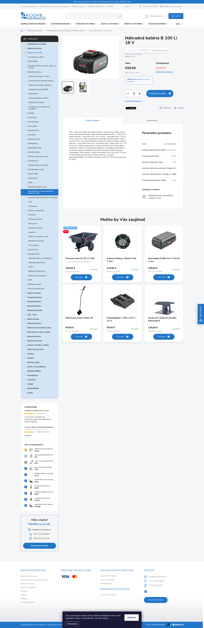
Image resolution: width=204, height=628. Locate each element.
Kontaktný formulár (39, 545)
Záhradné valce (34, 152)
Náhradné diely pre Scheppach (40, 258)
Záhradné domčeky (35, 228)
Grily (30, 202)
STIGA (30, 267)
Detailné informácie (133, 101)
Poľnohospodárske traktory (38, 98)
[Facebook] (145, 591)
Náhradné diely (33, 254)
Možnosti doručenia (164, 72)
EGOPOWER (32, 61)
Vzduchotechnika (34, 301)
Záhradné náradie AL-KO (37, 187)
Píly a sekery (32, 126)
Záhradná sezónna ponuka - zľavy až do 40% (41, 67)
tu (107, 618)
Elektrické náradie (34, 48)
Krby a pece (32, 223)
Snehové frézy (33, 122)
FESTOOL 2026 (33, 362)
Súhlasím (131, 617)
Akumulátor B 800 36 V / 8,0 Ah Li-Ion (164, 260)
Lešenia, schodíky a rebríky (38, 345)
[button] (81, 269)
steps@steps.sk (106, 583)
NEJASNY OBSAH (34, 371)
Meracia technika (34, 306)
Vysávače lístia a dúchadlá (38, 165)
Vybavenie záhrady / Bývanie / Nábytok (42, 197)
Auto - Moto (32, 315)
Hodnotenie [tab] (152, 120)
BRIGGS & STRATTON (36, 271)
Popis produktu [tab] (93, 120)
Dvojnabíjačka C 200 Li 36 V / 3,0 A (121, 319)
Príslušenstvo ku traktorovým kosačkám (39, 108)
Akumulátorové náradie (36, 44)
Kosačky (31, 113)
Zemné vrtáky (33, 174)
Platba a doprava (78, 6)
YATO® (30, 384)
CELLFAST (31, 380)
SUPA (30, 280)
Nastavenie (72, 624)
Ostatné (30, 354)
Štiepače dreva (33, 130)
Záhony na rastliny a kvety (38, 236)
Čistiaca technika (34, 293)
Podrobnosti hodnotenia (160, 50)
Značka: (130, 56)
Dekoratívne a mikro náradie (38, 332)
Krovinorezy (32, 117)
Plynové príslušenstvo (36, 289)
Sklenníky (32, 215)
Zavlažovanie (33, 161)
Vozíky (30, 182)
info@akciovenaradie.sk (157, 577)
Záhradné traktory (34, 72)
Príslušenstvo (33, 249)
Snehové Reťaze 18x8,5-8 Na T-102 (121, 260)
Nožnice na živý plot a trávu (38, 156)
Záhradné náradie (34, 284)
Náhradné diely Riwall (36, 262)
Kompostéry (32, 206)
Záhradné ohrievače (35, 241)
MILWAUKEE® (32, 388)
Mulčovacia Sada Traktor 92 (79, 317)
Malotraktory (33, 94)
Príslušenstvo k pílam (36, 57)
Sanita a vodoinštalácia (36, 367)
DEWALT (30, 358)
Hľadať (120, 16)
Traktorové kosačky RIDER (38, 89)
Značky (30, 393)
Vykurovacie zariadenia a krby (39, 328)
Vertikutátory (33, 143)
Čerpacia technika (34, 297)
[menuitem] (34, 23)
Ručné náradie (33, 319)
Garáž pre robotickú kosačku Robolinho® (162, 319)
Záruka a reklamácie (95, 6)
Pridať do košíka (157, 93)
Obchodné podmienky (29, 6)
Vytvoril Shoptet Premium (155, 625)
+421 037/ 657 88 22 (108, 595)
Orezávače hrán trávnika (37, 276)
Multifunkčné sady (34, 148)
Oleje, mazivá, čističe (35, 349)
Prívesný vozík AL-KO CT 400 (80, 258)
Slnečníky (32, 232)
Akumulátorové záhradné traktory (41, 81)
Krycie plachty (33, 245)
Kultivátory (32, 135)
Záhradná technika (34, 53)
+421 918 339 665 (107, 580)
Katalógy (24, 598)
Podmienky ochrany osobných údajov (54, 6)
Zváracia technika (34, 323)
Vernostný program (28, 602)
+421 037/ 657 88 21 (108, 576)
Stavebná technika (34, 310)
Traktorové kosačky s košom (39, 76)
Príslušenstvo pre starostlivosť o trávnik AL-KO (41, 192)
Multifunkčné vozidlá (36, 102)
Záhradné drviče (34, 139)
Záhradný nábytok (35, 219)
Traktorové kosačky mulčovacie (40, 85)
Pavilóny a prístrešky (36, 210)
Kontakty (110, 6)
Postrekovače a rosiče (36, 169)
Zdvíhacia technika (34, 341)
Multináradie (32, 178)
